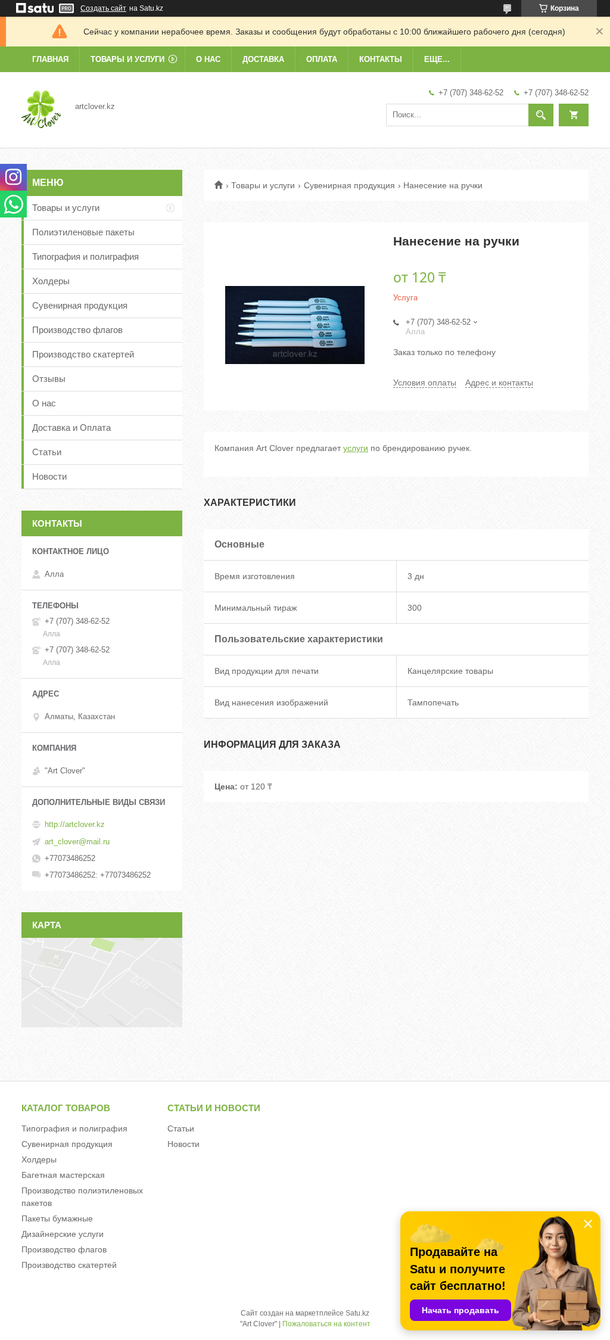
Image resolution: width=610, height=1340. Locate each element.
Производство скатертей (83, 354)
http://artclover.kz (75, 824)
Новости (49, 476)
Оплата (321, 59)
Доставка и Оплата (71, 427)
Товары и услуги (127, 59)
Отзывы (49, 379)
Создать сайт (103, 8)
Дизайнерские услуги (62, 1234)
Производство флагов (77, 330)
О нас (208, 59)
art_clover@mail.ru (77, 841)
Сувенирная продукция (349, 185)
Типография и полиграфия (85, 256)
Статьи (46, 452)
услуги (355, 448)
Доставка (263, 59)
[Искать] (540, 115)
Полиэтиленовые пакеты (83, 232)
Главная (50, 59)
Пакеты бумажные (57, 1218)
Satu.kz (357, 1313)
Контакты (380, 59)
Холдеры (51, 281)
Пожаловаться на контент (326, 1324)
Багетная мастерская (63, 1175)
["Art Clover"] (41, 106)
